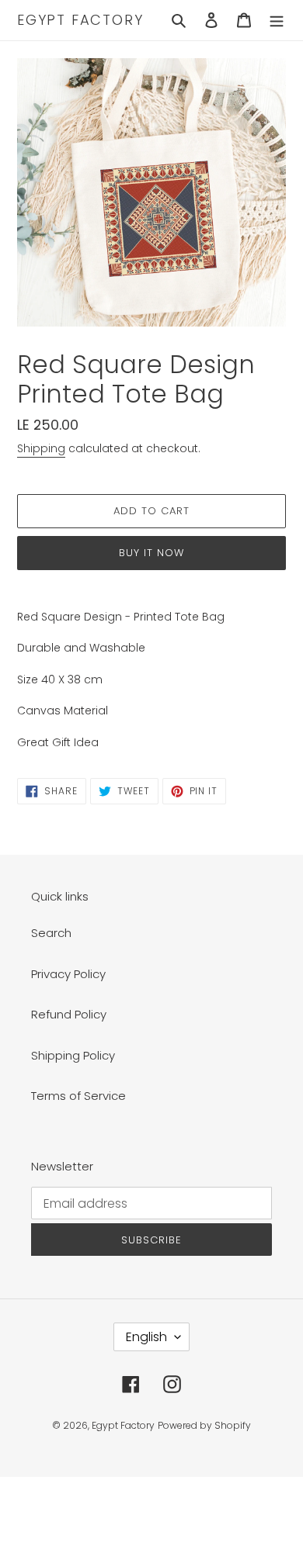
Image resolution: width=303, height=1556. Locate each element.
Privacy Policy (68, 974)
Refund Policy (68, 1014)
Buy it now (151, 552)
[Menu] (276, 20)
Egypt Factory (80, 20)
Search (51, 933)
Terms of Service (78, 1095)
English (146, 1337)
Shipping (41, 448)
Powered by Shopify (204, 1425)
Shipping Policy (73, 1055)
